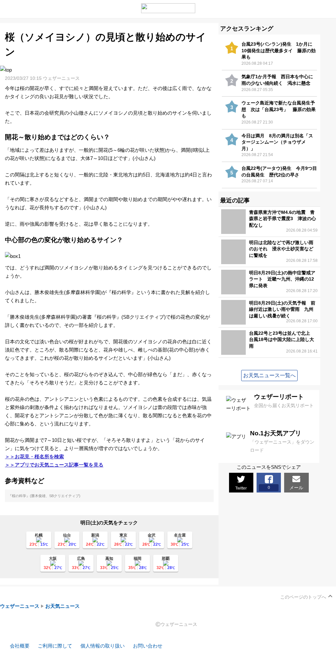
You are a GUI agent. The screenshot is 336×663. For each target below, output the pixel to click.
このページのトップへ (303, 597)
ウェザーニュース (19, 606)
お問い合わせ (147, 646)
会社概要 (20, 646)
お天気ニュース (62, 606)
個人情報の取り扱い (102, 646)
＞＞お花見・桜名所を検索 (34, 456)
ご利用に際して (55, 646)
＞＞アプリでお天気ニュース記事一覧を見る (54, 465)
